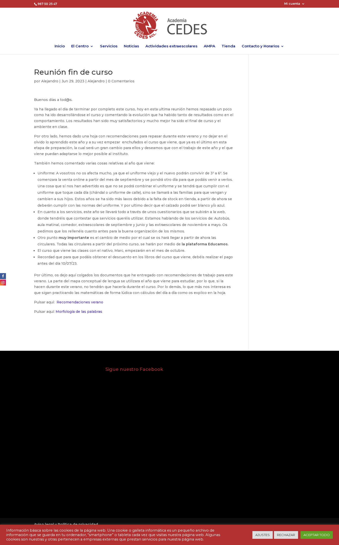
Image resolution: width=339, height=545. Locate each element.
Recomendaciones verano (80, 302)
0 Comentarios (121, 81)
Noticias (131, 46)
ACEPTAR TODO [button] (317, 535)
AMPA (209, 46)
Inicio (60, 46)
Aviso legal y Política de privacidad (66, 524)
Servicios (108, 46)
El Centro (80, 46)
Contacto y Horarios (260, 46)
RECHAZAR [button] (286, 535)
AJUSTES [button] (262, 535)
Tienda (228, 46)
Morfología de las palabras (79, 311)
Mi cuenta (292, 3)
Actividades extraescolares (171, 46)
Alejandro (49, 81)
